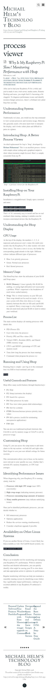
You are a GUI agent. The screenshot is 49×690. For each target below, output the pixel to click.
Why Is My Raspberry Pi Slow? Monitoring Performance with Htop (24, 67)
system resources (9, 85)
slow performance (34, 83)
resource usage (21, 83)
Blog (14, 78)
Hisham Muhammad (11, 147)
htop (22, 78)
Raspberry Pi (28, 80)
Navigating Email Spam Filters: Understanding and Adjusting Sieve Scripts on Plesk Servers (32, 621)
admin (7, 78)
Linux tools (29, 78)
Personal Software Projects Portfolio (12, 610)
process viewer (17, 80)
